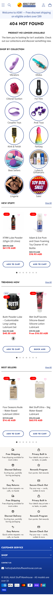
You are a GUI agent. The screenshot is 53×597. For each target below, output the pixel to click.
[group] (14, 65)
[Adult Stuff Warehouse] (26, 5)
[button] (50, 5)
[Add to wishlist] (19, 215)
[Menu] (3, 5)
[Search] (9, 5)
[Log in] (43, 5)
